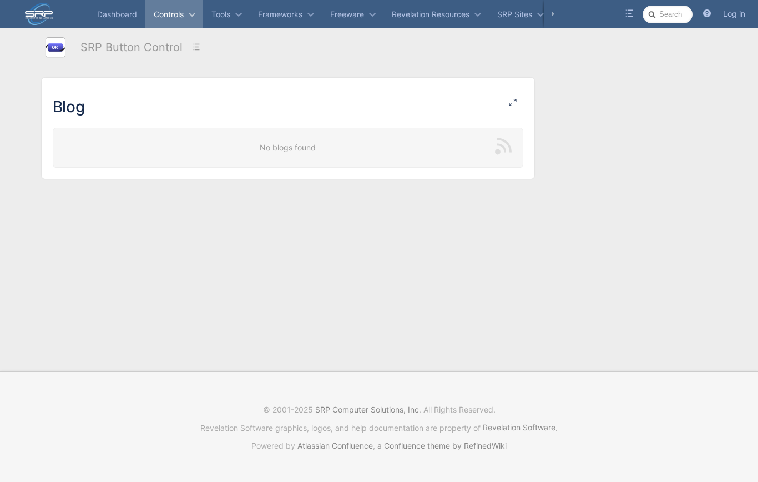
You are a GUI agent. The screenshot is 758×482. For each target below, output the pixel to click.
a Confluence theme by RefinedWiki (442, 445)
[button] (707, 13)
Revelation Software (519, 427)
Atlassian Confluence (335, 445)
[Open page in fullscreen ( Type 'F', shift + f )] (513, 102)
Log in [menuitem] (734, 13)
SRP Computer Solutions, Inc (367, 409)
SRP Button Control (131, 47)
